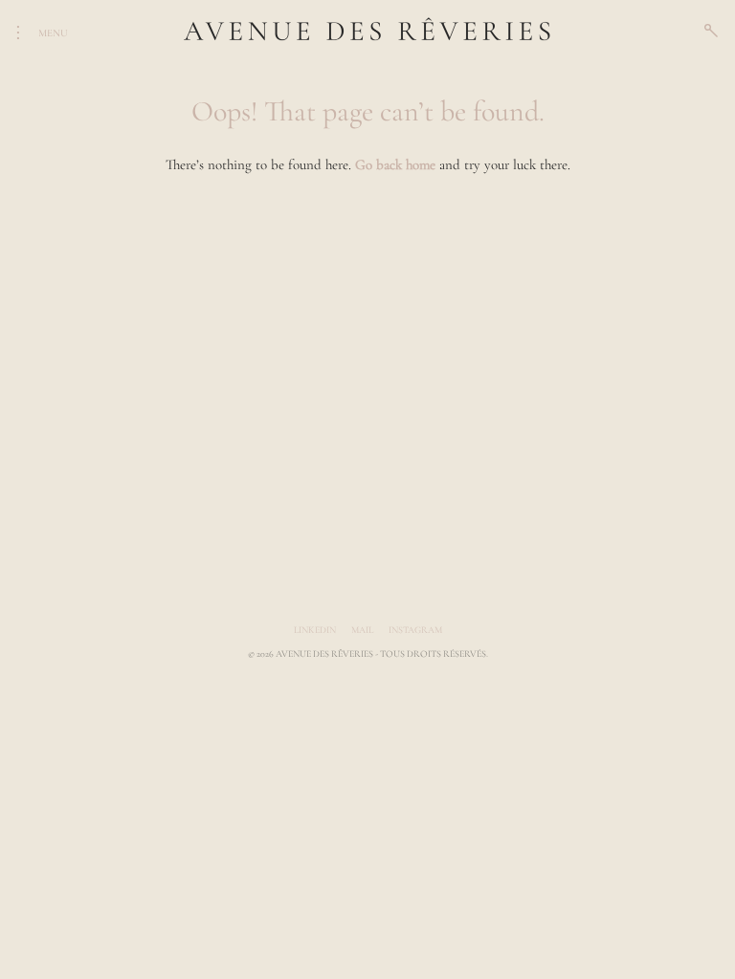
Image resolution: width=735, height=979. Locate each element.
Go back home (395, 164)
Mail (362, 630)
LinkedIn (315, 630)
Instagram (415, 630)
